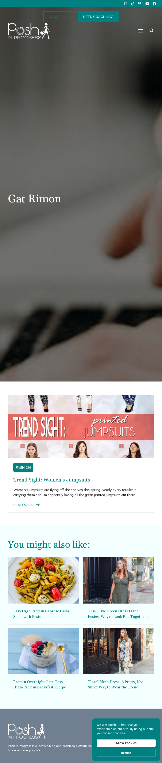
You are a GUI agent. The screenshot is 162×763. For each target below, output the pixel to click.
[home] (29, 31)
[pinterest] (140, 3)
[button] (141, 31)
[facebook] (154, 3)
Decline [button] (126, 753)
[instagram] (126, 3)
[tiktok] (133, 3)
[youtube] (147, 3)
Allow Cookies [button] (126, 743)
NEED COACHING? (98, 16)
